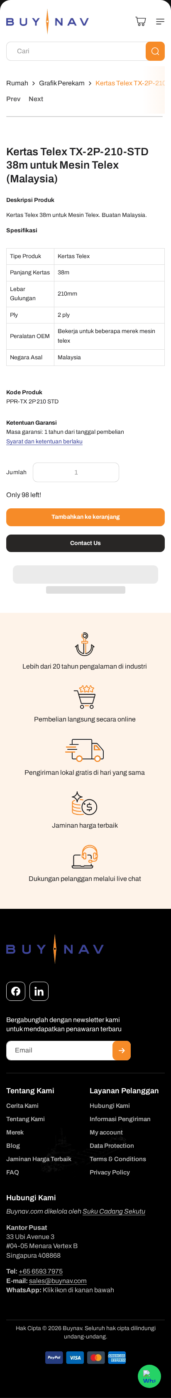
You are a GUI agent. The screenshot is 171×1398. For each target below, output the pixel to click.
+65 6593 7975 (41, 1271)
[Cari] (155, 51)
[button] (85, 570)
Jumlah (16, 472)
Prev (13, 98)
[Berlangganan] (121, 1050)
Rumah (17, 83)
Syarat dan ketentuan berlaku (44, 441)
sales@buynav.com (58, 1280)
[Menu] (157, 21)
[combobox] (85, 51)
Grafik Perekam (62, 83)
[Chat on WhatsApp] (149, 1376)
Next (36, 98)
